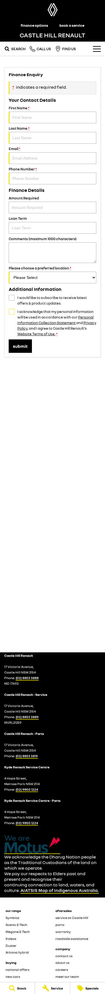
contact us (64, 956)
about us (62, 963)
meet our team (67, 976)
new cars (13, 976)
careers (61, 970)
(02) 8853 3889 (27, 717)
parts (59, 925)
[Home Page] (52, 10)
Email (14, 148)
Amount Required (24, 198)
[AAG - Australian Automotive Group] (32, 844)
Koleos (11, 939)
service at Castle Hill (71, 918)
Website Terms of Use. (36, 334)
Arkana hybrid (17, 952)
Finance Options (34, 25)
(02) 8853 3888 (27, 678)
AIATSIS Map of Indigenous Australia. (59, 890)
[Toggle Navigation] (97, 49)
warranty (63, 932)
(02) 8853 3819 (27, 756)
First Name (19, 108)
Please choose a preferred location (40, 268)
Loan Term (18, 218)
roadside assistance (71, 939)
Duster (11, 946)
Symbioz (12, 918)
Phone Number (23, 169)
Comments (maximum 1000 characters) (42, 239)
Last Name (19, 128)
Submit (20, 346)
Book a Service (71, 25)
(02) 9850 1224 (27, 789)
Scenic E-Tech (16, 925)
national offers (17, 970)
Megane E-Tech (18, 932)
